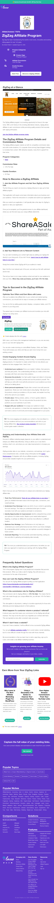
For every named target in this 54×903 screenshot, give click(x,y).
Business (40, 794)
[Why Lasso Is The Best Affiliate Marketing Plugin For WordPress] (10, 681)
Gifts (21, 801)
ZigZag (8, 321)
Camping (46, 794)
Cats (9, 796)
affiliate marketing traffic (18, 630)
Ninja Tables (17, 832)
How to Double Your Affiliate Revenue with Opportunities (33, 881)
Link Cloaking (43, 835)
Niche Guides (33, 776)
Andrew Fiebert (7, 44)
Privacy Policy (19, 866)
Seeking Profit (7, 781)
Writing (44, 810)
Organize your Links (45, 838)
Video (11, 810)
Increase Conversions (33, 819)
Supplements (42, 807)
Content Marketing (8, 776)
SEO (14, 781)
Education (17, 776)
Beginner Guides (31, 772)
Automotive (5, 794)
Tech (48, 807)
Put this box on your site (21, 329)
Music (15, 805)
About (17, 859)
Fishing (39, 798)
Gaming (11, 801)
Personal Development (28, 805)
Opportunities (31, 844)
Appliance (41, 792)
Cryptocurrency (6, 798)
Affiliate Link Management (43, 820)
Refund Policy (19, 871)
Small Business (16, 807)
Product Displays (32, 842)
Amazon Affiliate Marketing (18, 772)
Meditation (10, 805)
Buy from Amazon (44, 718)
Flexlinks (16, 830)
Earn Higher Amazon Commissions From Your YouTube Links (44, 694)
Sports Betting (30, 807)
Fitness (43, 798)
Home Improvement (14, 803)
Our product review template (26, 424)
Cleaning (27, 796)
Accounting (15, 792)
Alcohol (31, 792)
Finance (34, 798)
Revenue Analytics (44, 826)
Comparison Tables (32, 838)
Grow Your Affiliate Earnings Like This (32, 891)
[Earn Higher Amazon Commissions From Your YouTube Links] (44, 681)
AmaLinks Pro (6, 827)
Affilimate (16, 825)
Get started (27, 751)
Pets (36, 805)
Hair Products (35, 801)
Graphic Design (27, 801)
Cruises (46, 796)
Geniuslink (5, 832)
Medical (4, 805)
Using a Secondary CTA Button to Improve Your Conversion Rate (27, 694)
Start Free (15, 74)
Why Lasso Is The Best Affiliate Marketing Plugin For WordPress (9, 695)
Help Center (43, 862)
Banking (16, 794)
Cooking (32, 796)
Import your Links (44, 842)
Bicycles (25, 794)
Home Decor (6, 803)
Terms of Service (20, 868)
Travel (7, 810)
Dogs (12, 798)
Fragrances (5, 801)
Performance (43, 847)
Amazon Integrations (33, 822)
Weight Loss (30, 810)
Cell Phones (14, 796)
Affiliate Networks (7, 792)
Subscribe (42, 659)
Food (48, 798)
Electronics (23, 798)
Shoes (4, 807)
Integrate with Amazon (45, 833)
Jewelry (28, 803)
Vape (6, 159)
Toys (4, 810)
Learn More (9, 329)
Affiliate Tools (7, 772)
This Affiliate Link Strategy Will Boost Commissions (32, 886)
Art (45, 792)
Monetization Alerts (44, 823)
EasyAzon (5, 830)
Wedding (23, 810)
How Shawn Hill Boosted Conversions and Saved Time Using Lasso (32, 874)
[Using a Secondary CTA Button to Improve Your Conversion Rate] (27, 681)
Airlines (26, 792)
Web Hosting (17, 810)
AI (22, 792)
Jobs (32, 803)
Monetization (25, 776)
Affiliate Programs (44, 864)
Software (23, 807)
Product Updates (43, 776)
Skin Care (9, 807)
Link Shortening (32, 835)
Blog (41, 859)
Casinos (5, 796)
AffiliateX (5, 825)
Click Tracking (43, 840)
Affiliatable (16, 823)
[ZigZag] (43, 325)
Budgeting (34, 794)
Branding (18, 862)
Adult (20, 792)
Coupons (37, 796)
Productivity (47, 805)
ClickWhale (17, 827)
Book (29, 794)
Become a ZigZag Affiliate (31, 74)
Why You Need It (10, 720)
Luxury (47, 803)
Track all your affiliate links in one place (35, 498)
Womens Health (38, 810)
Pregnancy (40, 805)
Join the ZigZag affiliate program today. (16, 134)
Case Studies (40, 772)
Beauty (20, 794)
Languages (37, 803)
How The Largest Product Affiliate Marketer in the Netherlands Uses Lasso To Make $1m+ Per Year (32, 864)
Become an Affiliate (20, 864)
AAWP (4, 823)
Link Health (42, 844)
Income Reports (32, 824)
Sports (36, 807)
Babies (11, 794)
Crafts (42, 796)
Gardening (16, 801)
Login (41, 866)
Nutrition (20, 805)
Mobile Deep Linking (33, 840)
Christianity (20, 796)
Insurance (23, 803)
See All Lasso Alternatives (9, 819)
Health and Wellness (45, 801)
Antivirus (36, 792)
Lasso (24, 336)
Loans (42, 803)
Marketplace (31, 833)
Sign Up (42, 868)
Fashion (29, 798)
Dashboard (30, 847)
